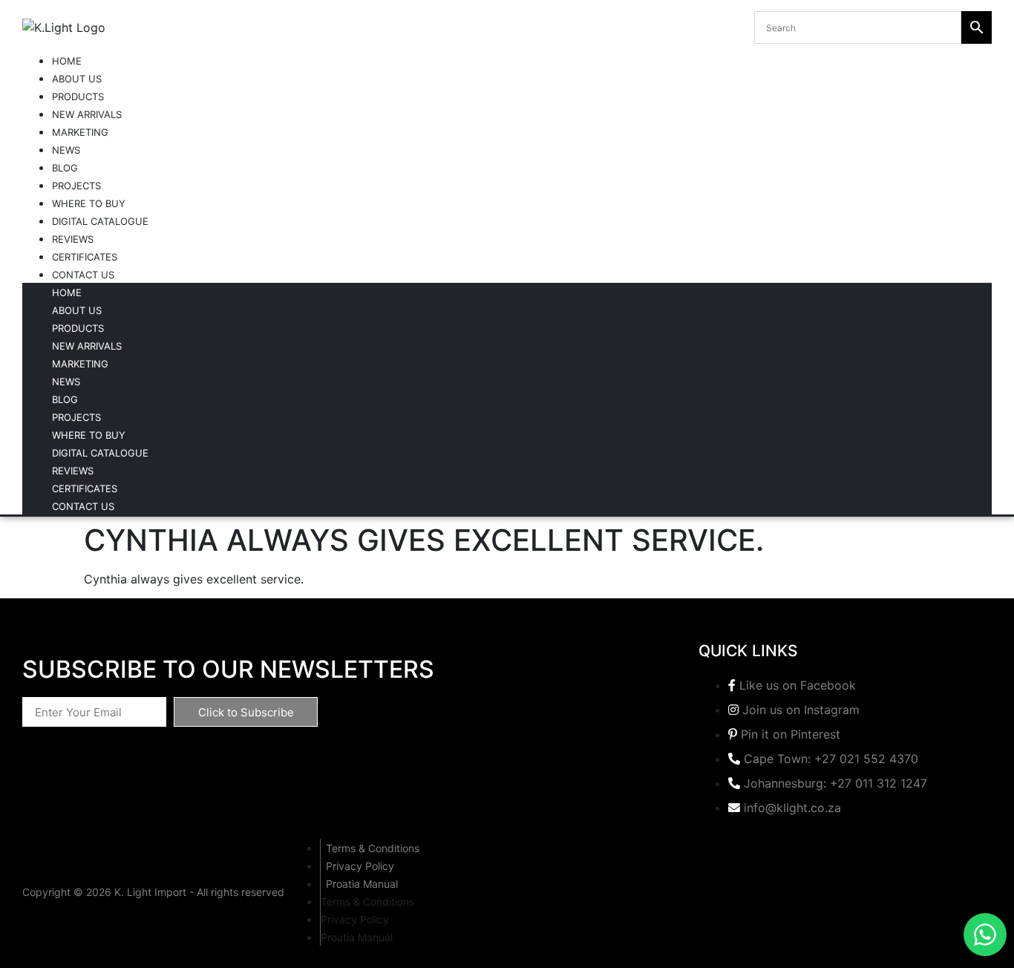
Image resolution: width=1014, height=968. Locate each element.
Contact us (83, 275)
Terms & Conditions (372, 848)
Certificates (84, 257)
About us (77, 79)
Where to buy (88, 203)
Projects (76, 186)
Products (78, 96)
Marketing (80, 132)
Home (67, 61)
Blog (65, 168)
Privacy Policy (360, 866)
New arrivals (87, 114)
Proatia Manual (362, 883)
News (66, 150)
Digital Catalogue (100, 221)
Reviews (73, 239)
